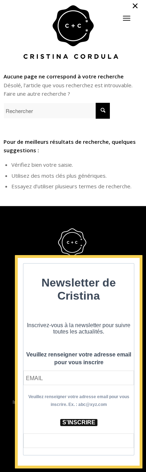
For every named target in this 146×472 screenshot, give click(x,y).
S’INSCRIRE (78, 422)
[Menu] (126, 18)
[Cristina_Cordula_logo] (73, 32)
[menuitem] (126, 15)
